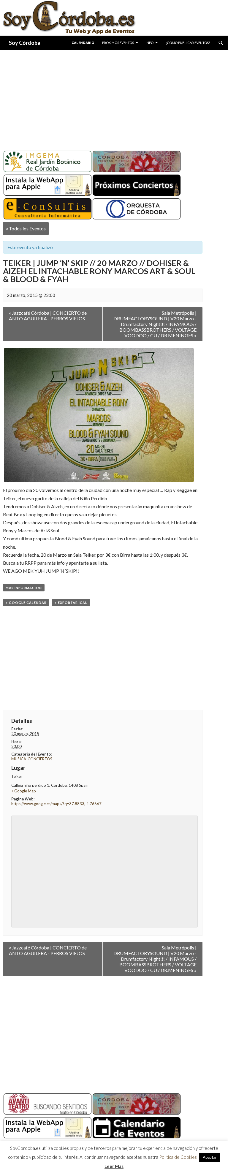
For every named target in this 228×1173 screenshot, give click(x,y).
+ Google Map (23, 791)
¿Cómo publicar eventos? (187, 43)
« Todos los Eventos (26, 228)
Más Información (24, 588)
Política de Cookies (178, 1157)
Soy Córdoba (24, 42)
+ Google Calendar (26, 602)
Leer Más (114, 1166)
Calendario (83, 43)
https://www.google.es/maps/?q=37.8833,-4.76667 (56, 803)
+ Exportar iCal (71, 602)
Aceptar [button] (210, 1157)
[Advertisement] (114, 98)
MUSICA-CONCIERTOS (31, 758)
